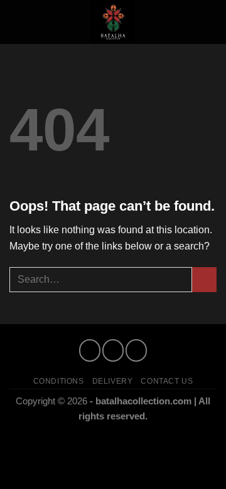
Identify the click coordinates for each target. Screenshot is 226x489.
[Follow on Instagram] (112, 350)
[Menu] (16, 21)
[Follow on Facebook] (89, 350)
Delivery (112, 381)
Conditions (58, 381)
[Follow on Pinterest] (136, 350)
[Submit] (204, 279)
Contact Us (167, 381)
